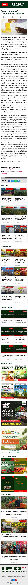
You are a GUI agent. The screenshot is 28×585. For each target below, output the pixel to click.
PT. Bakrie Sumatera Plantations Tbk (7, 321)
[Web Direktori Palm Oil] (7, 474)
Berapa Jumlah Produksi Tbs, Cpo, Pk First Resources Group (20, 200)
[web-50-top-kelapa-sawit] (20, 492)
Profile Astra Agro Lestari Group (20, 297)
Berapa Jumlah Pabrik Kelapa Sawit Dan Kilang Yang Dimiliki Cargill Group (7, 219)
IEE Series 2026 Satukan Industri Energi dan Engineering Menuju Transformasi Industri (20, 238)
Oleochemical (7, 177)
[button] (9, 181)
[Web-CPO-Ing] (7, 492)
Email (13, 169)
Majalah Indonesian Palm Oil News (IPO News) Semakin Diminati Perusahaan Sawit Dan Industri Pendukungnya (14, 558)
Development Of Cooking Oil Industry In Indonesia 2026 (20, 261)
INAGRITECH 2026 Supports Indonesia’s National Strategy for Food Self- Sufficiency (7, 299)
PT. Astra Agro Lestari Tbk (5, 338)
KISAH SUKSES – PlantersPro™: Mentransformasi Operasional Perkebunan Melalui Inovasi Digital (14, 535)
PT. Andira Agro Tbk (20, 355)
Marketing (8, 169)
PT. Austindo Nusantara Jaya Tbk (20, 321)
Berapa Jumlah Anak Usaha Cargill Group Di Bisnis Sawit (20, 218)
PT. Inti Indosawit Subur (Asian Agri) (20, 338)
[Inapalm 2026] (14, 426)
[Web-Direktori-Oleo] (20, 474)
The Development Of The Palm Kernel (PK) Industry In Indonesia (20, 280)
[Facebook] (12, 580)
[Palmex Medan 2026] (14, 453)
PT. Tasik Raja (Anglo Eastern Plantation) (7, 356)
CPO (16, 124)
